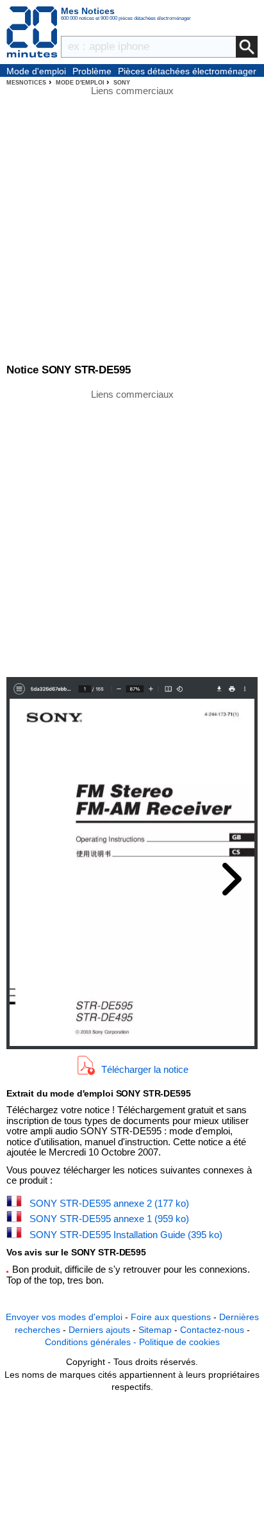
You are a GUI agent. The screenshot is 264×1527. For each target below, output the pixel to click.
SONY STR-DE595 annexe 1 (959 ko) (109, 1218)
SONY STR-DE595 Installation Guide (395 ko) (125, 1234)
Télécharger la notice (144, 1068)
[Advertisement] (132, 532)
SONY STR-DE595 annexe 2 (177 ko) (109, 1203)
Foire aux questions (171, 1317)
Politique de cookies (179, 1342)
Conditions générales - (92, 1342)
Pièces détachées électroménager (187, 71)
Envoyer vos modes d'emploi (64, 1317)
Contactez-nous (212, 1330)
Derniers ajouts (99, 1330)
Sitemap (155, 1330)
